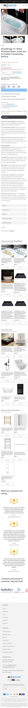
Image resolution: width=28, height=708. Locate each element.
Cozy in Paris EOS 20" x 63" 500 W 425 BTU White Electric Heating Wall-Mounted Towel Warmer (7, 478)
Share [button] (3, 227)
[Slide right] (26, 39)
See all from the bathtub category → (9, 331)
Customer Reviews (7, 631)
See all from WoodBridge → (7, 242)
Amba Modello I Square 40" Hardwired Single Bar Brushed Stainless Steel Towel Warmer (20, 453)
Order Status (5, 617)
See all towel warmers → (7, 411)
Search (4, 614)
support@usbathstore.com (11, 105)
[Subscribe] (23, 688)
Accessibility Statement (8, 652)
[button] (1, 5)
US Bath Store (15, 696)
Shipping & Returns (7, 634)
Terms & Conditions (7, 643)
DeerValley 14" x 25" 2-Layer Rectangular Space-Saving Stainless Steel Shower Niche (19, 397)
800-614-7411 (11, 104)
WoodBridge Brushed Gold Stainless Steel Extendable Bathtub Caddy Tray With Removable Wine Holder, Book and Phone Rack (7, 260)
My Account (5, 620)
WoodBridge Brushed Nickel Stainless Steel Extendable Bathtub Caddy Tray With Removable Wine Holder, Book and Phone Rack (20, 260)
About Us (5, 637)
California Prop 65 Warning (8, 646)
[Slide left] (1, 39)
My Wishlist (5, 611)
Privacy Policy (6, 640)
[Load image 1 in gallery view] (6, 39)
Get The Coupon (17, 72)
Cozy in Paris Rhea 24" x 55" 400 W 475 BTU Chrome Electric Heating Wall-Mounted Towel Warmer (20, 429)
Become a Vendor (6, 649)
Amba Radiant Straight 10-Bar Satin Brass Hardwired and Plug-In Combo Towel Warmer (7, 429)
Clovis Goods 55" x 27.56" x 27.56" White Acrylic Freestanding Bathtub (6, 397)
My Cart (4, 608)
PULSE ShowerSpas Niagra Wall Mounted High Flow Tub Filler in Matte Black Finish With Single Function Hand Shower (7, 374)
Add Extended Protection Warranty (9, 84)
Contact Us (5, 623)
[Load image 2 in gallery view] (14, 39)
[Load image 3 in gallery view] (21, 39)
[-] (3, 86)
